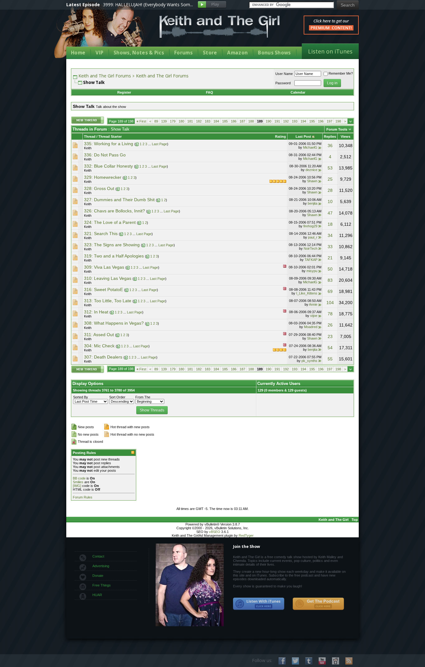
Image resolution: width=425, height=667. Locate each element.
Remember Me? (341, 73)
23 (330, 336)
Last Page (159, 144)
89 (156, 121)
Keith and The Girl (333, 519)
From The (142, 397)
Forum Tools (336, 129)
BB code (79, 478)
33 (330, 246)
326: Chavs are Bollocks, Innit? (114, 210)
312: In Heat (96, 311)
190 (268, 121)
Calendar (298, 92)
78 (330, 313)
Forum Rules (82, 497)
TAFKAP (311, 260)
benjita (312, 203)
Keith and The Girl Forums (104, 76)
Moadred (310, 327)
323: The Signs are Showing (112, 244)
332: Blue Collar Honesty (108, 166)
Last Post (303, 136)
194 (303, 121)
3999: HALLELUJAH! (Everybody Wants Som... (148, 4)
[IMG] (77, 486)
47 (330, 213)
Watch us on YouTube (322, 661)
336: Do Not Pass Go (105, 154)
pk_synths (309, 361)
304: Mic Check (99, 345)
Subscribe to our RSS (349, 661)
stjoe (313, 315)
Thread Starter (110, 136)
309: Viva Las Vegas (104, 267)
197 (329, 121)
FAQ (209, 92)
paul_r (312, 237)
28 (330, 190)
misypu (311, 271)
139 (164, 121)
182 (199, 121)
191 (277, 121)
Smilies (78, 482)
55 (330, 358)
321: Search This (101, 233)
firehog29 (310, 226)
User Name (284, 74)
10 (330, 201)
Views (345, 136)
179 (172, 121)
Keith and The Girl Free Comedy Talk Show (220, 27)
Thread (90, 136)
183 (207, 121)
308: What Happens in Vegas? (114, 323)
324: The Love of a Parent (110, 222)
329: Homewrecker (102, 177)
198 (338, 121)
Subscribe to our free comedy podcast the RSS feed (318, 604)
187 (242, 121)
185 (225, 121)
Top (355, 519)
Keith (87, 148)
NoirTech (310, 248)
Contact (98, 556)
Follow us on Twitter (295, 661)
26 (330, 324)
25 (330, 179)
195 (312, 121)
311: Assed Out (99, 334)
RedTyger (246, 535)
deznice (311, 170)
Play (212, 4)
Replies (330, 136)
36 (330, 145)
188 (251, 121)
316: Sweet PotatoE (103, 289)
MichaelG (310, 147)
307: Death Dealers (103, 356)
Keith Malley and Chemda (103, 31)
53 (330, 167)
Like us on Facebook (282, 661)
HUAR (97, 595)
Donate (97, 575)
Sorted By (80, 397)
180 (181, 121)
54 (330, 347)
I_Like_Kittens (306, 293)
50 (330, 268)
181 (190, 121)
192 (286, 121)
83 (330, 280)
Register (124, 92)
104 (330, 302)
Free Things (101, 585)
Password (283, 83)
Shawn (312, 181)
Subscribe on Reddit (335, 661)
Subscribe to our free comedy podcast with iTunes (259, 604)
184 (216, 121)
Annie (313, 304)
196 (321, 121)
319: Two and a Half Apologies (114, 255)
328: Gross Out (99, 188)
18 (330, 224)
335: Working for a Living (108, 143)
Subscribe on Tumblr (308, 661)
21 (330, 257)
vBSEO (214, 532)
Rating (280, 136)
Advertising (100, 566)
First (141, 121)
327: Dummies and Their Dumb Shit (119, 199)
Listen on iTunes (330, 51)
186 (233, 121)
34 (330, 235)
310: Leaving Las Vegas (107, 278)
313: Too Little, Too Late (107, 300)
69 (330, 291)
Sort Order (117, 397)
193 (294, 121)
